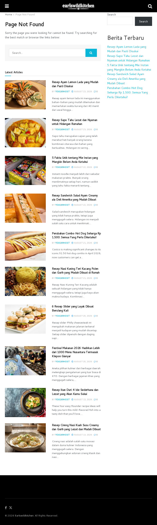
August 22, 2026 (82, 167)
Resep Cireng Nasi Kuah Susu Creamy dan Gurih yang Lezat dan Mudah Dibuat (76, 427)
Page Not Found (25, 14)
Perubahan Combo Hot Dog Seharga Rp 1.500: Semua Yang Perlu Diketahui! (76, 235)
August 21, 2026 (82, 242)
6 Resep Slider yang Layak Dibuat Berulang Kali (73, 308)
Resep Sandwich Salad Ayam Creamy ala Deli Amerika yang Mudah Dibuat (75, 197)
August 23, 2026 (82, 91)
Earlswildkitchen (24, 515)
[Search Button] (91, 53)
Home (8, 14)
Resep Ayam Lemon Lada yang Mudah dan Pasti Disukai (75, 84)
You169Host (62, 91)
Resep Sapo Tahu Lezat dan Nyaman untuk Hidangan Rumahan (74, 122)
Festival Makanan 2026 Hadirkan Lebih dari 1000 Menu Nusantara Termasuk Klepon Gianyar (76, 352)
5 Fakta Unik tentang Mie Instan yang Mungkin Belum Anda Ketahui (75, 160)
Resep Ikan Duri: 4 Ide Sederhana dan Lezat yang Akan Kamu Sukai (75, 392)
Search (111, 14)
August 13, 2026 (82, 399)
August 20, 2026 (82, 315)
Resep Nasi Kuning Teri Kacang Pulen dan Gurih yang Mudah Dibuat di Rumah (76, 271)
